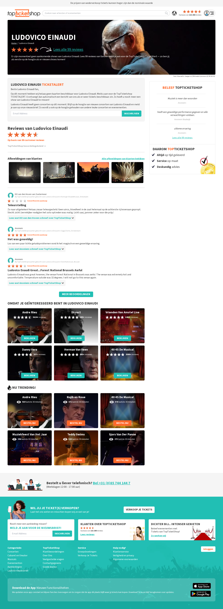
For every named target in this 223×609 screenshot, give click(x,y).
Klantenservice (121, 551)
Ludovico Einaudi (26, 43)
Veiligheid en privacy (123, 555)
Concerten (13, 551)
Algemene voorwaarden (125, 559)
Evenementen (15, 563)
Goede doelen (50, 567)
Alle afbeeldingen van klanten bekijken (123, 158)
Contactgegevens (52, 563)
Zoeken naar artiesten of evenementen (63, 13)
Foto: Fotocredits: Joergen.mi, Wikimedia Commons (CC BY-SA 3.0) (194, 76)
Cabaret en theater (17, 555)
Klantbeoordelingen (53, 551)
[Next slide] (137, 172)
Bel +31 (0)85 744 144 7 (111, 483)
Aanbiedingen (15, 567)
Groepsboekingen (87, 551)
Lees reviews (87, 534)
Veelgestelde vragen (53, 559)
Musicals (12, 559)
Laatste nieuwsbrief (18, 570)
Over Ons (47, 555)
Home (14, 43)
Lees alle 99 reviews (68, 49)
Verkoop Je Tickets (87, 555)
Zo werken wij (158, 535)
